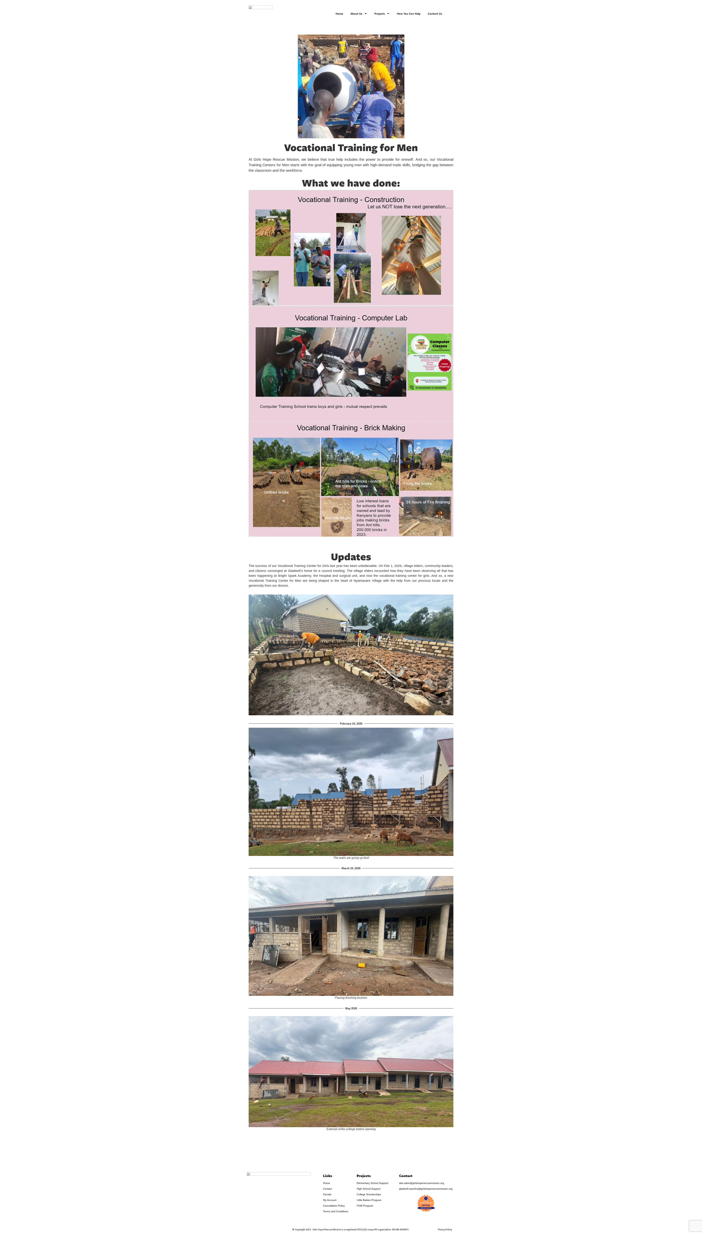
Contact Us (435, 14)
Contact (405, 1175)
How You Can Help (408, 14)
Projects (379, 14)
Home (339, 14)
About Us (356, 14)
